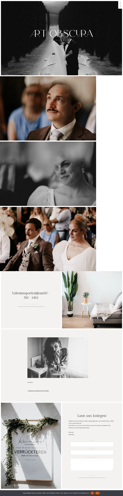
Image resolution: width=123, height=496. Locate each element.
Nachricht (91, 457)
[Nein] (121, 493)
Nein (97, 493)
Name (91, 441)
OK (92, 493)
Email (91, 449)
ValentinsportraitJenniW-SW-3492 (38, 391)
